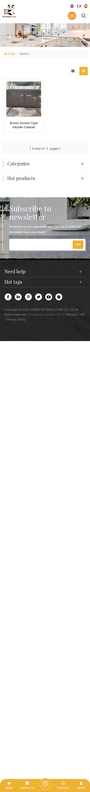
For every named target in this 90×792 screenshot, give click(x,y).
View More (21, 139)
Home (11, 54)
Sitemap (70, 314)
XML (82, 314)
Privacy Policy (16, 320)
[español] (86, 6)
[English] (72, 6)
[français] (79, 6)
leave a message (45, 784)
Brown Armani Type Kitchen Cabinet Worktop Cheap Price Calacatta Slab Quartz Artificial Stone (23, 125)
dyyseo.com (53, 314)
